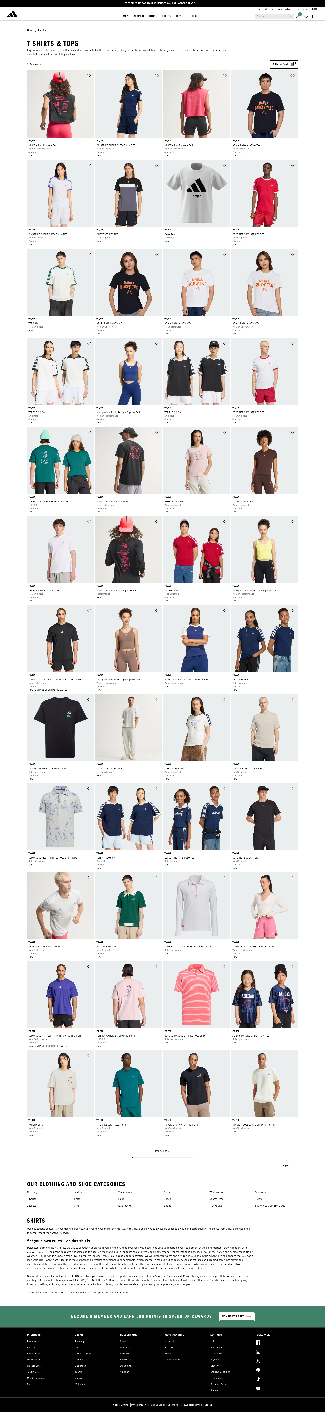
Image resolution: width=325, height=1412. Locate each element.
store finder (263, 9)
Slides (167, 1206)
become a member (301, 9)
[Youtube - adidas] (276, 1388)
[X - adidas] (276, 1361)
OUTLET (197, 16)
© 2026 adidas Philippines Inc (196, 1405)
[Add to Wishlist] (88, 76)
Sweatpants (125, 1192)
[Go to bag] (314, 16)
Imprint (175, 1405)
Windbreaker (217, 1192)
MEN (126, 16)
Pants (76, 1206)
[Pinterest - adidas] (276, 1370)
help (274, 9)
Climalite (215, 50)
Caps (167, 1192)
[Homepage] (12, 15)
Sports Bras (216, 1199)
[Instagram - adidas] (276, 1352)
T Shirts (31, 1199)
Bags (121, 1199)
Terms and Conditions (158, 1405)
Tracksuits (215, 1206)
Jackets (31, 1206)
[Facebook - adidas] (276, 1343)
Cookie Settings (121, 1405)
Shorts (76, 1199)
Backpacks (125, 1206)
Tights (259, 1199)
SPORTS (166, 16)
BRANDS (181, 16)
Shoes (167, 1199)
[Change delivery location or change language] (314, 9)
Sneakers (260, 1192)
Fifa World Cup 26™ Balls (270, 1206)
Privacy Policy (138, 1405)
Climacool (197, 50)
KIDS (152, 16)
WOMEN (139, 16)
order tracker (284, 9)
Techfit (186, 50)
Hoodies (77, 1192)
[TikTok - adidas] (276, 1379)
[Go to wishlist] (306, 16)
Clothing (32, 1192)
